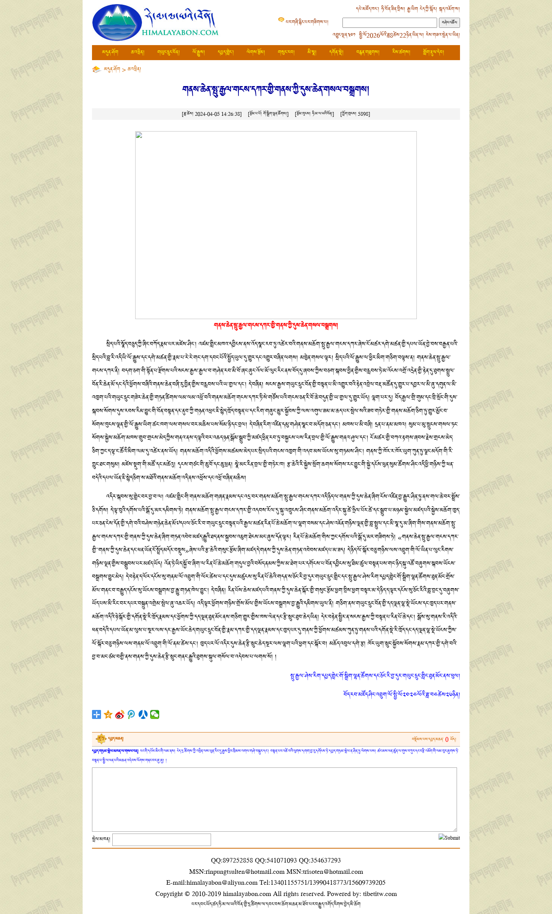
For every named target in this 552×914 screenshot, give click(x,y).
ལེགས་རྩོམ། (256, 52)
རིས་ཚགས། (401, 52)
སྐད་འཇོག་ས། (449, 9)
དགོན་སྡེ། (336, 52)
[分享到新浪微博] (120, 714)
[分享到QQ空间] (108, 714)
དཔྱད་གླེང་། (226, 52)
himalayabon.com (247, 893)
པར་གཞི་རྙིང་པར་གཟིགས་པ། (307, 22)
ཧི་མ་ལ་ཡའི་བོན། (322, 114)
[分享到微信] (155, 714)
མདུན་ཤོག (110, 52)
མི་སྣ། (312, 52)
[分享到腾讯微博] (131, 714)
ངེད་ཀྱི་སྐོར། (428, 9)
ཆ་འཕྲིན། (138, 52)
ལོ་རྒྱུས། (199, 52)
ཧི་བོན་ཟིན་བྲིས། (393, 9)
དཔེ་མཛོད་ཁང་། (367, 9)
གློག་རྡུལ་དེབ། (433, 52)
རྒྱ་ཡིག (412, 9)
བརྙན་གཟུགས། (368, 52)
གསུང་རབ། (286, 52)
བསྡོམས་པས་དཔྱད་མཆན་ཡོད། (434, 739)
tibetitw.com (380, 893)
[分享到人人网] (143, 714)
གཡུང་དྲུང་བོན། (168, 52)
